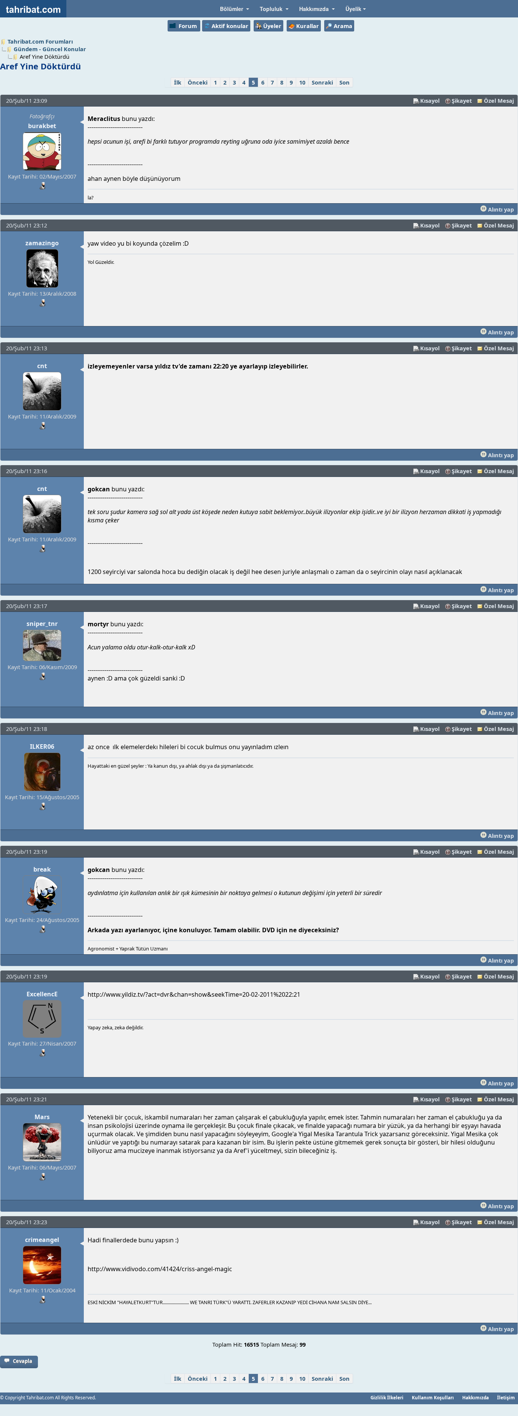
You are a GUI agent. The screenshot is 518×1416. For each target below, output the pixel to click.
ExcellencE (42, 994)
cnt (42, 366)
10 (302, 82)
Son (344, 82)
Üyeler (272, 26)
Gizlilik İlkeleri (386, 1397)
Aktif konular (230, 26)
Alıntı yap (500, 209)
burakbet (42, 126)
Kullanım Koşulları (433, 1397)
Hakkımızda (475, 1397)
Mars (42, 1117)
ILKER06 (42, 746)
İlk (177, 82)
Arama (343, 26)
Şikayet (462, 100)
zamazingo (42, 243)
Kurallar (307, 26)
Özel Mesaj (499, 100)
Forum (187, 26)
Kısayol (430, 100)
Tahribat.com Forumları (40, 41)
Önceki (197, 82)
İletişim (506, 1397)
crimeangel (42, 1240)
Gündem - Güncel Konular (50, 49)
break (42, 869)
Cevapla (22, 1361)
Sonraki (322, 82)
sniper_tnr (42, 623)
